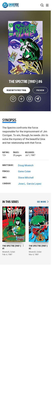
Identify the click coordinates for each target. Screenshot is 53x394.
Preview (40, 90)
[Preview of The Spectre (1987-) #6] (25, 47)
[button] (42, 5)
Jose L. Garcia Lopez (29, 183)
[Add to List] (21, 99)
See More (42, 201)
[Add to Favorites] (13, 99)
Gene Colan (24, 171)
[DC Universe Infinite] (10, 5)
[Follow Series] (30, 99)
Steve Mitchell (26, 177)
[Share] (38, 99)
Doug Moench (25, 165)
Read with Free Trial (16, 90)
